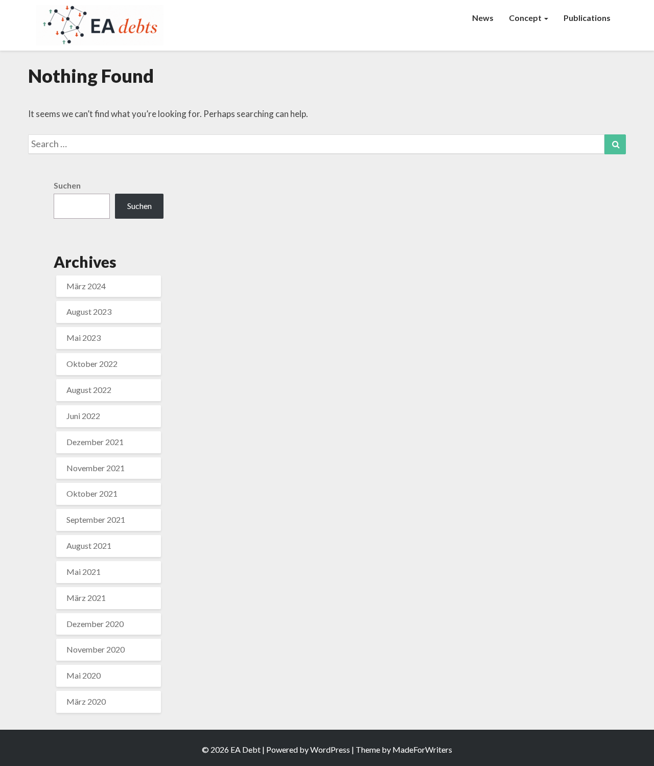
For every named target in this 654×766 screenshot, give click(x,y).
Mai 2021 (83, 571)
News (483, 17)
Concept (526, 17)
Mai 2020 (83, 675)
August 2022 (88, 389)
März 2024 (86, 286)
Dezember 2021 (95, 442)
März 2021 (86, 597)
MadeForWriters (422, 749)
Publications (587, 17)
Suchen (67, 185)
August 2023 (88, 311)
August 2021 (88, 545)
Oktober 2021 (92, 493)
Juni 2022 (83, 416)
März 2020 (86, 701)
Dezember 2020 (95, 624)
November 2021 (95, 468)
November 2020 (95, 649)
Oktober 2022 (92, 363)
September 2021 (95, 519)
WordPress (330, 749)
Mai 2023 (83, 337)
